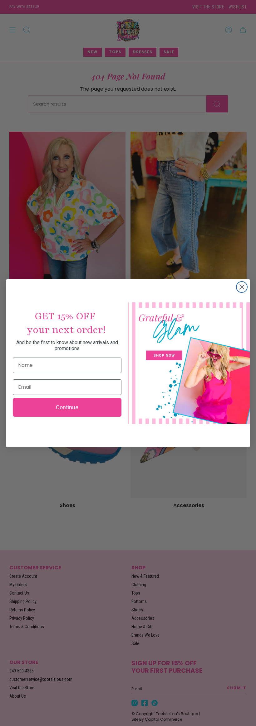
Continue (67, 407)
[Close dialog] (241, 287)
